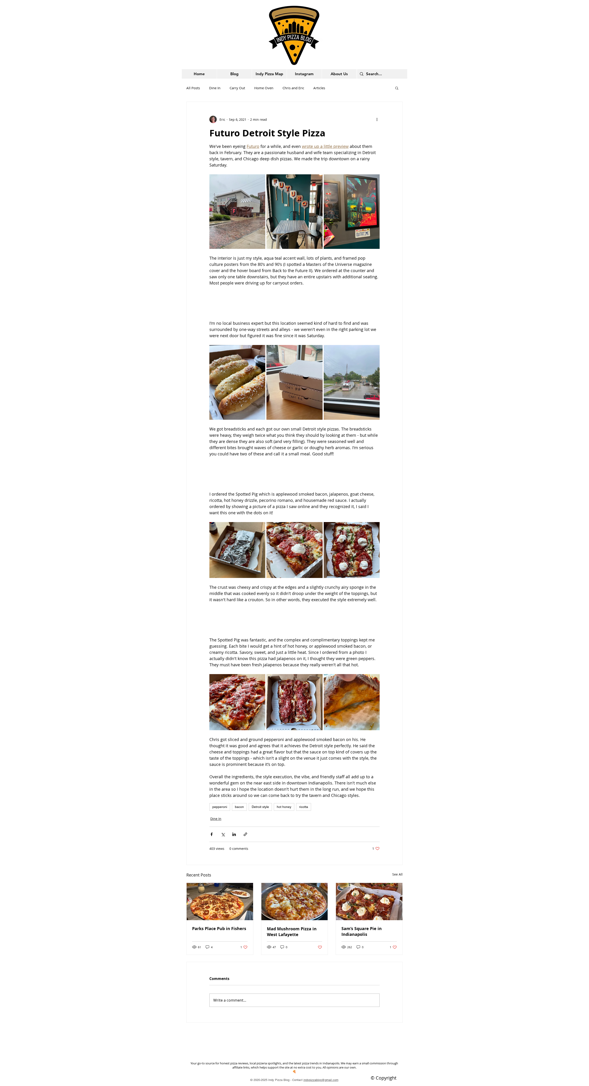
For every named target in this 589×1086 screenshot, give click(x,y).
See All (397, 874)
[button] (397, 88)
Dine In (214, 88)
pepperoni (219, 807)
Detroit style (260, 807)
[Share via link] (245, 834)
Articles (319, 88)
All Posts (193, 88)
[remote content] (294, 303)
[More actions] (377, 119)
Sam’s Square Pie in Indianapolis (361, 931)
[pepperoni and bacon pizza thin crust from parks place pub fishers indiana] (220, 901)
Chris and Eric (293, 88)
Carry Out (237, 88)
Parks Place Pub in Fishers (219, 928)
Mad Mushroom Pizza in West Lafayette (292, 931)
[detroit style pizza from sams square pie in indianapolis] (369, 901)
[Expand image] (237, 211)
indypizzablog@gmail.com (320, 1080)
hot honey (284, 807)
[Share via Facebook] (211, 834)
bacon (239, 807)
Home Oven (263, 88)
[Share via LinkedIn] (234, 834)
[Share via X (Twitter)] (223, 834)
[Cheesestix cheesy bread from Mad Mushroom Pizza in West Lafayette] (294, 901)
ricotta (303, 807)
